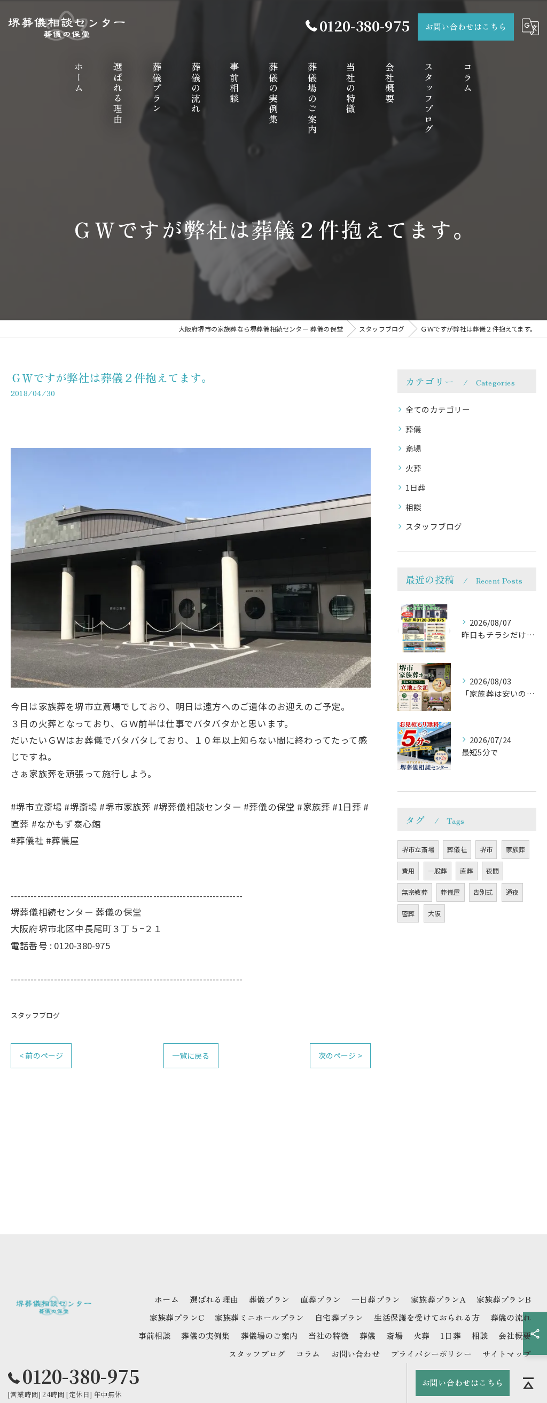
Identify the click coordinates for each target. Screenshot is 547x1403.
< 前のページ (41, 1055)
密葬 (408, 913)
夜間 (492, 870)
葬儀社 (457, 849)
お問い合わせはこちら (465, 26)
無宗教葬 (415, 891)
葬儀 (413, 429)
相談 (413, 507)
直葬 (466, 870)
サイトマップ (506, 1353)
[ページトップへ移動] (528, 1383)
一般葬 (438, 870)
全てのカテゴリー (438, 409)
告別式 (483, 891)
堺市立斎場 (418, 849)
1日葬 (415, 487)
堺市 (486, 849)
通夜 (512, 891)
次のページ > (340, 1055)
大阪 (434, 913)
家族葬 (516, 849)
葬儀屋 (450, 891)
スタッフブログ (35, 1015)
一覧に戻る (191, 1055)
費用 (408, 870)
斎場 (413, 448)
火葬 (413, 468)
